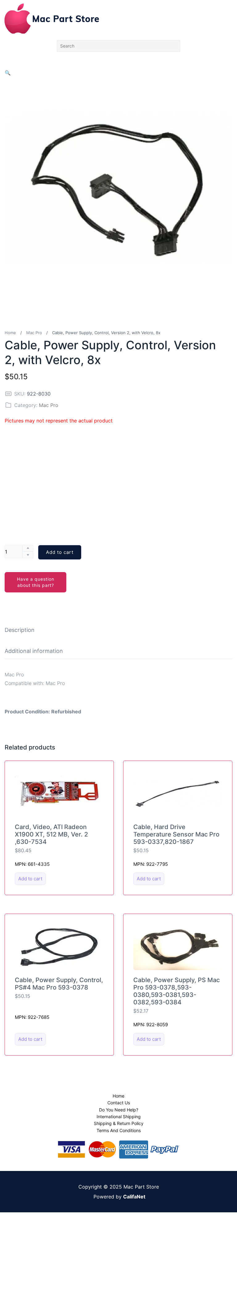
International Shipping (119, 1116)
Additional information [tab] (34, 651)
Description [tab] (20, 630)
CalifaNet (134, 1196)
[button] (8, 73)
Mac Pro (34, 332)
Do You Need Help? (118, 1109)
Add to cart (59, 552)
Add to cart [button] (30, 879)
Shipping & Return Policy (118, 1123)
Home (10, 332)
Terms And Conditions (119, 1130)
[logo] (51, 18)
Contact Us (118, 1102)
